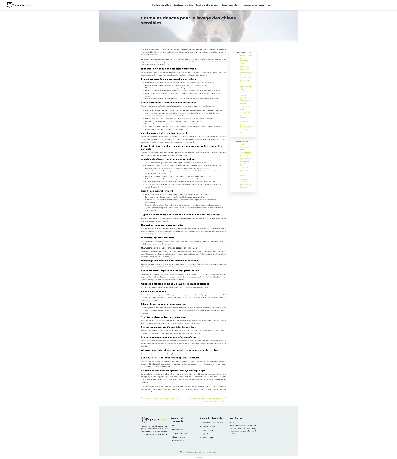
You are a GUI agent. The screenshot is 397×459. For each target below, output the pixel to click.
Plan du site (198, 458)
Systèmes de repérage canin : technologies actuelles (161, 398)
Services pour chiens (183, 5)
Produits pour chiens (161, 5)
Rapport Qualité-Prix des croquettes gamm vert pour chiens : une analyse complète (206, 399)
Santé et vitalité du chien (207, 5)
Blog (269, 5)
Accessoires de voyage (254, 5)
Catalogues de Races (231, 5)
